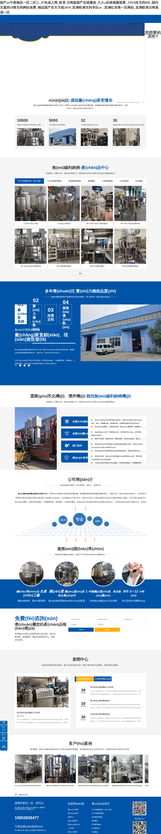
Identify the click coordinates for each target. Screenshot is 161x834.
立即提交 (81, 629)
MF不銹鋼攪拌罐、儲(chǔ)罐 (101, 809)
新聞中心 (71, 817)
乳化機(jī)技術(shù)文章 (85, 679)
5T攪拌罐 (38, 103)
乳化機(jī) (36, 101)
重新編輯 (107, 629)
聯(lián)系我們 (132, 26)
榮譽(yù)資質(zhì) (74, 824)
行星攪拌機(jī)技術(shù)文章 (103, 679)
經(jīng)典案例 (73, 821)
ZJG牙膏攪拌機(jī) (54, 181)
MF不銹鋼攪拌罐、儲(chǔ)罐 (29, 181)
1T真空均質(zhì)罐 (27, 103)
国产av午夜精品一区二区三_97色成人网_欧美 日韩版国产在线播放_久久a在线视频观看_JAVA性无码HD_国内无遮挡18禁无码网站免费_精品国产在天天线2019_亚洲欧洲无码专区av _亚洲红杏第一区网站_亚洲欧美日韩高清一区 (79, 7)
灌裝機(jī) (91, 181)
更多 (80, 273)
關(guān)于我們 (132, 23)
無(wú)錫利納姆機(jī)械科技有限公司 (32, 494)
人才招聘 (71, 828)
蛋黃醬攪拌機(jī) (74, 181)
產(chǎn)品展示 (73, 813)
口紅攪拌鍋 (124, 181)
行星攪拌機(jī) (107, 181)
